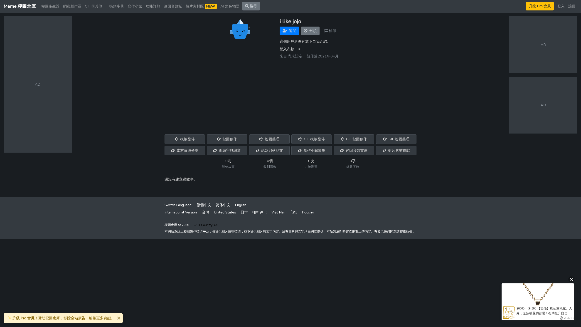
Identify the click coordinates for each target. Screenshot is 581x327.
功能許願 (153, 6)
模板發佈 (187, 139)
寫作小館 (135, 6)
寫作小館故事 (314, 150)
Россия (308, 212)
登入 (561, 6)
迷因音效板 (173, 6)
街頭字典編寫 (229, 150)
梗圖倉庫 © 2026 (177, 225)
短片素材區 (200, 6)
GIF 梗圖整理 (398, 139)
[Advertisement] (290, 95)
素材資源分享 (187, 150)
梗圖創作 (229, 139)
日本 (244, 212)
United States (225, 212)
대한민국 (259, 212)
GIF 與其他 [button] (94, 6)
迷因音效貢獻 (356, 150)
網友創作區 (72, 6)
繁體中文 (204, 205)
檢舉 (332, 30)
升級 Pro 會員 (540, 6)
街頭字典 (116, 6)
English (240, 205)
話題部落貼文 (271, 150)
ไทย (294, 212)
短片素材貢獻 (398, 150)
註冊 (572, 6)
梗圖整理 (271, 139)
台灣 (205, 212)
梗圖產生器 (50, 6)
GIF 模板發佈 (314, 139)
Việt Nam (278, 212)
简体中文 (223, 205)
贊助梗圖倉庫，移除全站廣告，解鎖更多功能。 (60, 318)
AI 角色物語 (229, 6)
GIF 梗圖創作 (356, 139)
